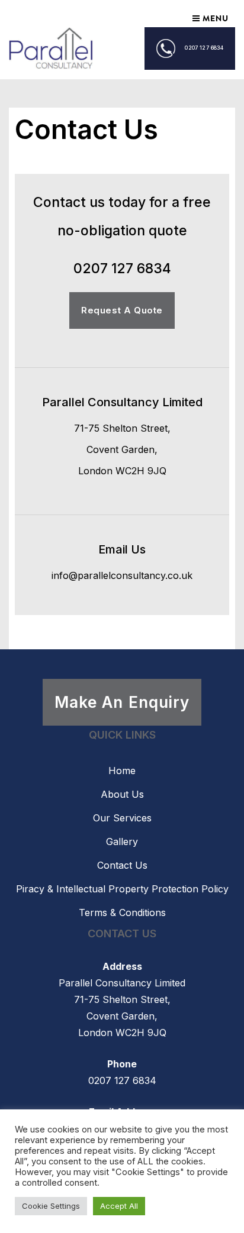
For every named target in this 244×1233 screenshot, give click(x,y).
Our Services (122, 818)
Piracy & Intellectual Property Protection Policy (122, 889)
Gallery (122, 841)
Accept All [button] (119, 1206)
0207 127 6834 (204, 47)
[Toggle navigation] (210, 18)
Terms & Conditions (122, 912)
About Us (122, 794)
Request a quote (122, 310)
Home (122, 770)
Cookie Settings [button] (51, 1206)
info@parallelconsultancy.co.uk (122, 575)
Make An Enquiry (122, 702)
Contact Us (122, 865)
